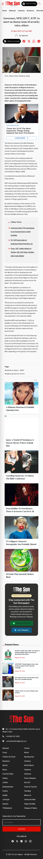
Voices (27, 748)
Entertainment (7, 787)
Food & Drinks (7, 774)
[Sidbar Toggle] (3, 3)
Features (27, 770)
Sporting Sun (29, 757)
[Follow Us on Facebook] (13, 841)
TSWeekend (7, 808)
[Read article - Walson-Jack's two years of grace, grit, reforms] (8, 695)
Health (4, 795)
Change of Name (30, 808)
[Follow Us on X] (17, 841)
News (4, 770)
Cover (4, 752)
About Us (27, 795)
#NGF (22, 370)
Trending (27, 791)
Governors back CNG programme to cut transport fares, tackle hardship (22, 231)
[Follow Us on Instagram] (30, 841)
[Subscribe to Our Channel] (21, 841)
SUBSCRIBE (21, 829)
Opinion (5, 804)
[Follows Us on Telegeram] (38, 41)
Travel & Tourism (30, 787)
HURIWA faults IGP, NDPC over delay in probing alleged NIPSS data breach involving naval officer (27, 652)
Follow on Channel (23, 623)
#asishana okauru (12, 370)
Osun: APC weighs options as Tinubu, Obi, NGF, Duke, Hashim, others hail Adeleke (22, 252)
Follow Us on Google (31, 3)
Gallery (5, 778)
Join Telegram (23, 630)
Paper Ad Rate (29, 804)
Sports (5, 765)
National (12, 11)
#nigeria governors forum (15, 374)
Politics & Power (8, 757)
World (26, 752)
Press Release (30, 778)
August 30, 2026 (20, 657)
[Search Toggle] (39, 3)
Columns (21, 11)
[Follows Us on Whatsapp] (34, 41)
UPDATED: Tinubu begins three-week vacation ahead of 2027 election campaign (26, 666)
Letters (5, 782)
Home (4, 11)
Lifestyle (5, 799)
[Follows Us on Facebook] (24, 41)
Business (30, 11)
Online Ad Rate (30, 799)
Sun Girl (27, 782)
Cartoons (27, 774)
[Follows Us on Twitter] (29, 41)
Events (5, 791)
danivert (25, 36)
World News (29, 765)
